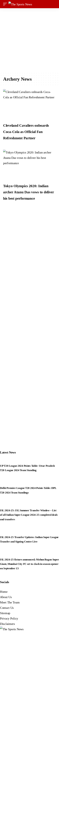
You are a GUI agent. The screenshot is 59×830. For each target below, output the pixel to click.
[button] (5, 4)
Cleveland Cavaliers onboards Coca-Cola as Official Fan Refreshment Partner (26, 131)
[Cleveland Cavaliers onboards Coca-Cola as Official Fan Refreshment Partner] (29, 104)
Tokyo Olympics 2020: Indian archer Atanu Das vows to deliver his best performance (28, 192)
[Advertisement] (29, 40)
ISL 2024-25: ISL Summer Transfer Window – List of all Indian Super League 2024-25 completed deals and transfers (29, 515)
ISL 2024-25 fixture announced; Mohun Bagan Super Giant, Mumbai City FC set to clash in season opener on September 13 (29, 564)
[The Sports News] (20, 4)
